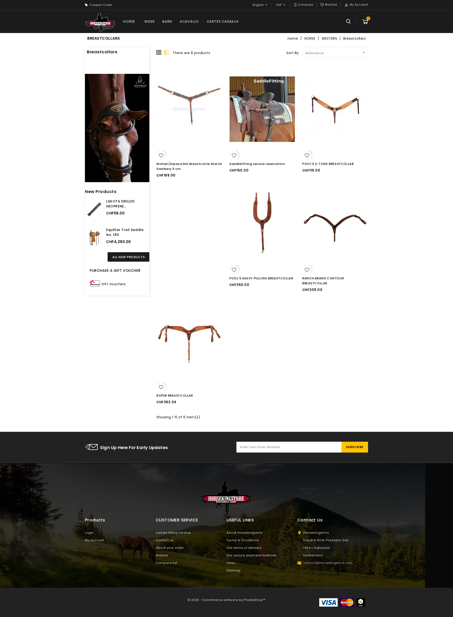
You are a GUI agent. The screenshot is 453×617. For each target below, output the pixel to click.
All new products (128, 257)
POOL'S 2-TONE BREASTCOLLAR (328, 164)
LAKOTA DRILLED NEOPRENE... (120, 204)
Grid (159, 52)
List (166, 52)
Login (89, 532)
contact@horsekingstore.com (328, 563)
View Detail (160, 72)
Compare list (166, 563)
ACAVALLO (189, 21)
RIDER (150, 21)
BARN (167, 21)
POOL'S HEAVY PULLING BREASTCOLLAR (261, 278)
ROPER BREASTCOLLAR (174, 395)
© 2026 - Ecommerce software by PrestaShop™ (226, 600)
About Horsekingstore (244, 532)
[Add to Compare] (160, 89)
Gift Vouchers (113, 284)
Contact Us (310, 520)
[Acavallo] (117, 128)
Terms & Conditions (242, 540)
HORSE (129, 21)
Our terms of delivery (244, 548)
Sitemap (233, 570)
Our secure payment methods (251, 555)
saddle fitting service (173, 532)
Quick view (160, 80)
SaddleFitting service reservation (257, 164)
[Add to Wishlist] (160, 98)
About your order (170, 548)
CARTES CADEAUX (223, 21)
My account (94, 540)
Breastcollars (102, 52)
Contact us (165, 540)
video (231, 563)
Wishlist (162, 555)
